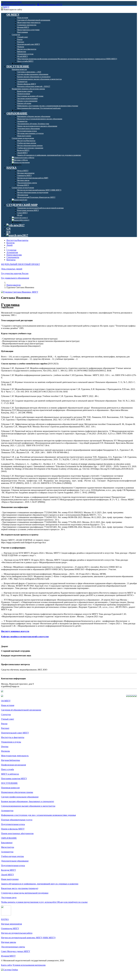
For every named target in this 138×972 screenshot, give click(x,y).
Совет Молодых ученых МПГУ (15, 951)
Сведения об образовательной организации (21, 710)
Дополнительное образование (15, 861)
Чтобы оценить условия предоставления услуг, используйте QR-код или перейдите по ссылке (44, 902)
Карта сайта (6, 965)
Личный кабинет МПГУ (51, 4)
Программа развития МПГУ (14, 778)
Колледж (10, 243)
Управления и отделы (11, 742)
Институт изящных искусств (15, 631)
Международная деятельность (15, 756)
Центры (4, 746)
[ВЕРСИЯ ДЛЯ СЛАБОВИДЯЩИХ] (15, 225)
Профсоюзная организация (13, 765)
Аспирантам (12, 252)
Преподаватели (13, 285)
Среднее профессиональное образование (20, 797)
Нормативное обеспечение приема (17, 792)
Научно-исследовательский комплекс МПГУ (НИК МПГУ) (28, 937)
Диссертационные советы (13, 947)
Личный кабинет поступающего (19, 4)
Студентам (11, 250)
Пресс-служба (7, 769)
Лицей (9, 245)
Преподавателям (14, 255)
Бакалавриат (7, 842)
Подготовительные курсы (13, 824)
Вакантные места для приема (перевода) (19, 888)
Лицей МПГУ (7, 874)
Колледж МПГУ (8, 870)
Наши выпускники (10, 879)
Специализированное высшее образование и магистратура (28, 806)
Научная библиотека (10, 760)
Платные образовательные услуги (16, 820)
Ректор (4, 723)
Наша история (7, 705)
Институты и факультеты (12, 737)
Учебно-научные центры (12, 856)
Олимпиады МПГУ (10, 928)
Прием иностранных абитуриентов (17, 833)
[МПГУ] (5, 7)
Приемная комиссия (10, 788)
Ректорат (5, 728)
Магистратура (7, 847)
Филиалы (5, 751)
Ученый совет (7, 719)
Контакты (10, 260)
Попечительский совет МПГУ (15, 733)
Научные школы (8, 942)
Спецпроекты (12, 257)
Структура (6, 714)
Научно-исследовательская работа (16, 933)
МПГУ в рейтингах (10, 774)
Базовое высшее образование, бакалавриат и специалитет (27, 801)
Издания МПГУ (8, 956)
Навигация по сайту (12, 9)
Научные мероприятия (11, 924)
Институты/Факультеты (17, 240)
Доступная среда (8, 897)
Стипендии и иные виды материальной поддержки (24, 893)
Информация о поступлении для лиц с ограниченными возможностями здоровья (38, 815)
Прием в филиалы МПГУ (13, 829)
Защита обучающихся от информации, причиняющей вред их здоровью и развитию (39, 884)
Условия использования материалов (29, 965)
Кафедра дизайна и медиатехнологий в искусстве (25, 636)
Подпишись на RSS (12, 2)
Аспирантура (7, 810)
